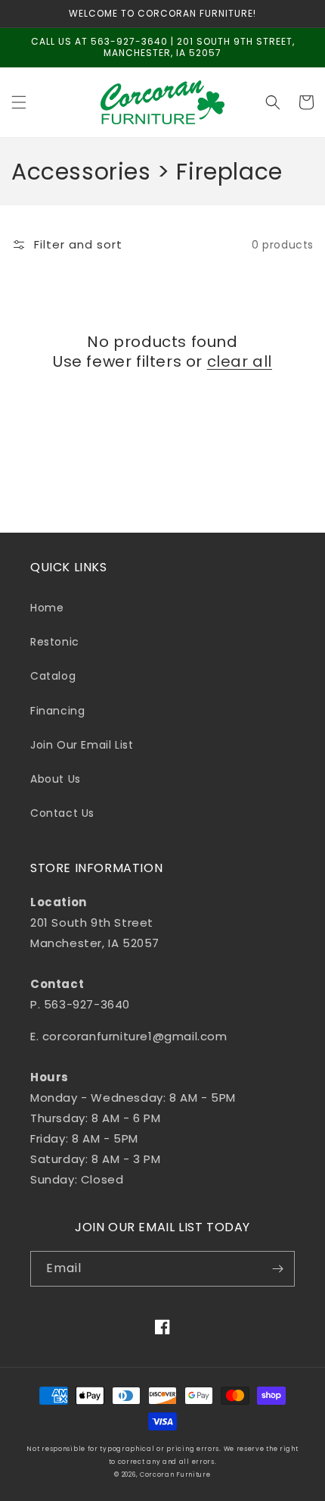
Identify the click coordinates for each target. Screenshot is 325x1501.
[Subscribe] (277, 1269)
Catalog (53, 675)
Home (46, 607)
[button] (19, 102)
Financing (57, 710)
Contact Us (62, 813)
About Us (55, 778)
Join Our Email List (81, 744)
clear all (239, 361)
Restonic (54, 641)
